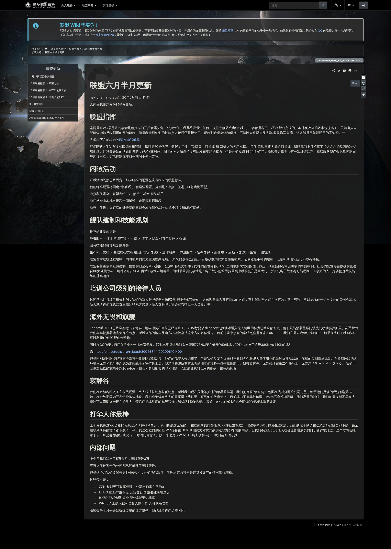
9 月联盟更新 (36, 104)
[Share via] (333, 70)
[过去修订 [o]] (363, 82)
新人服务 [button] (67, 5)
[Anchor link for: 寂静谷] (112, 380)
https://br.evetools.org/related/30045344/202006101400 (137, 352)
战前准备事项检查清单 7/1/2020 (46, 117)
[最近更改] (339, 70)
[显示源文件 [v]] (363, 77)
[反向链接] (363, 88)
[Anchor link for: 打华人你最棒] (132, 413)
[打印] (350, 70)
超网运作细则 (36, 111)
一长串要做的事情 (103, 34)
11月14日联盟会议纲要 (41, 76)
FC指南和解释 (129, 140)
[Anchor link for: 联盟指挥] (119, 116)
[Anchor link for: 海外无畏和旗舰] (138, 316)
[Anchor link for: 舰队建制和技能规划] (151, 219)
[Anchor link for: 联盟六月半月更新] (155, 84)
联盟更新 (74, 48)
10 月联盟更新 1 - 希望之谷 (44, 83)
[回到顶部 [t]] (363, 94)
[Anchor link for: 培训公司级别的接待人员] (164, 287)
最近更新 (228, 30)
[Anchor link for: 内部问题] (119, 447)
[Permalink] (355, 70)
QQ (320, 30)
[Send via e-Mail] (344, 70)
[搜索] (323, 5)
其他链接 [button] (109, 5)
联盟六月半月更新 (92, 48)
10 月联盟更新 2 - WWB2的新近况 (47, 90)
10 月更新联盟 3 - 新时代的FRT (46, 97)
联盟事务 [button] (88, 5)
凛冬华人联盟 (58, 48)
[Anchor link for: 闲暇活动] (119, 168)
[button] (338, 5)
